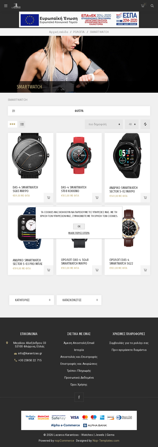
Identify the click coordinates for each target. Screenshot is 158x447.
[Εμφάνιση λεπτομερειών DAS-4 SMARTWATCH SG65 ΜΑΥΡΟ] (30, 155)
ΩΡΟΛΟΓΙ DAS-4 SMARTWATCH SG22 (121, 262)
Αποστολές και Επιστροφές (78, 357)
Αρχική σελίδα (58, 32)
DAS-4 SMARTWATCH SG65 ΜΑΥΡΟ (25, 189)
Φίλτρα (79, 111)
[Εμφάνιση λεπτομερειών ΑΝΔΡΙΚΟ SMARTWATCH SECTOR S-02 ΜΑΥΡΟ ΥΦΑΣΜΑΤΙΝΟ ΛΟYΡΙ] (127, 155)
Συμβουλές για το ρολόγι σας (129, 343)
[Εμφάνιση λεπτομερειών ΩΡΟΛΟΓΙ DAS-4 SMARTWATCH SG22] (127, 228)
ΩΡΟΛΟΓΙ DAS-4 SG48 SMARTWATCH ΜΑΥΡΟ (75, 262)
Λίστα (22, 124)
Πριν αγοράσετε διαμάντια (129, 350)
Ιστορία (79, 350)
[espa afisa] (79, 26)
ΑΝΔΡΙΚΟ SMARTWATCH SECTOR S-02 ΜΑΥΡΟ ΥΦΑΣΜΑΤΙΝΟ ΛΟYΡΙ (123, 191)
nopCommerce (64, 440)
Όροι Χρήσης (79, 384)
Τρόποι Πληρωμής (79, 370)
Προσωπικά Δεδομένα (79, 377)
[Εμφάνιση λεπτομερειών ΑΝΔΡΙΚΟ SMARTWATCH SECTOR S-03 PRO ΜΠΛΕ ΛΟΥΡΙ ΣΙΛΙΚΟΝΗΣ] (30, 228)
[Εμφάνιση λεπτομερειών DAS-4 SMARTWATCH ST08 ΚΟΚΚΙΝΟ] (79, 155)
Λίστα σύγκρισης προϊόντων (145, 124)
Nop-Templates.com (106, 440)
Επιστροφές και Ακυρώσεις (79, 363)
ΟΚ (79, 226)
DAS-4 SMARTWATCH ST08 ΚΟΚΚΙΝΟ (73, 189)
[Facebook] (79, 397)
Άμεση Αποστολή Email (79, 343)
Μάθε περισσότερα (78, 233)
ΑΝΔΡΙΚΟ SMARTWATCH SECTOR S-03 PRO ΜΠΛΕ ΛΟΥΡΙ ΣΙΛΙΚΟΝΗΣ (27, 264)
